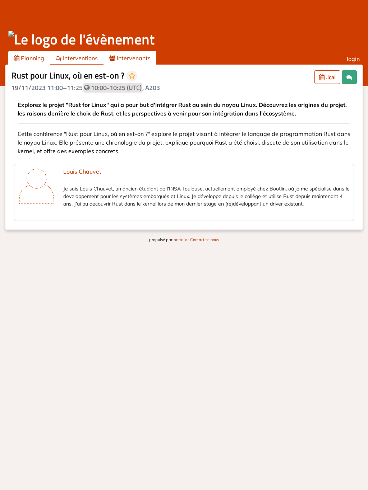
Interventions (79, 58)
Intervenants (133, 58)
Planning (31, 58)
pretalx (180, 239)
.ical (330, 77)
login (353, 58)
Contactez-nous (204, 239)
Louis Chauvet (82, 171)
